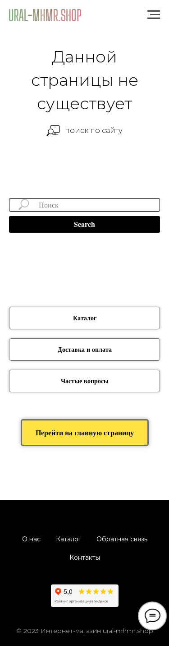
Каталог (68, 539)
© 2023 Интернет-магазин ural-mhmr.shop (84, 631)
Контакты (84, 557)
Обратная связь (121, 539)
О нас (31, 539)
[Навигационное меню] (153, 14)
